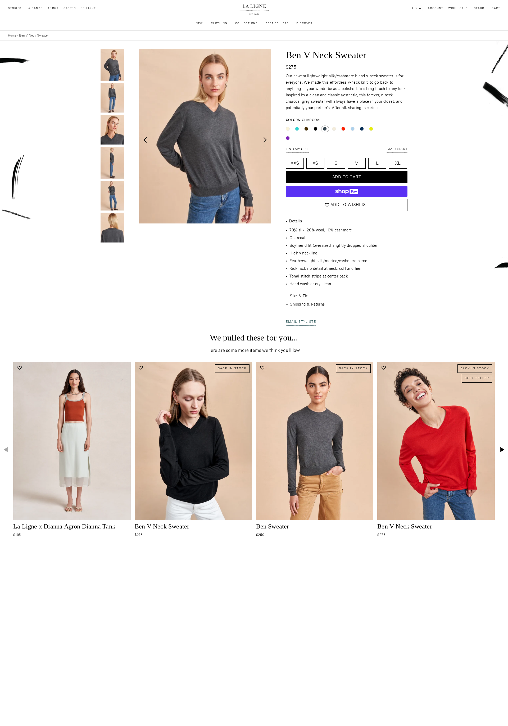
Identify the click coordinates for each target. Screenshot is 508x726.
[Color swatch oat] (334, 129)
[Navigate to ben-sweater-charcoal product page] (315, 441)
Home (12, 35)
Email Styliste (301, 321)
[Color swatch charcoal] (325, 129)
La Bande (34, 8)
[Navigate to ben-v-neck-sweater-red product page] (436, 441)
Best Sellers (276, 23)
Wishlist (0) (458, 8)
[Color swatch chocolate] (306, 129)
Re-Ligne (88, 8)
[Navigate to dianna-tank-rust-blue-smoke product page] (72, 441)
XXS (295, 163)
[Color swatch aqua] (297, 129)
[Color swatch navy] (362, 129)
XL (398, 163)
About (53, 8)
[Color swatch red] (343, 129)
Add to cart (346, 177)
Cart (496, 8)
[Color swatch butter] (288, 129)
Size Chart (397, 149)
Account (435, 8)
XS (315, 163)
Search (480, 8)
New (199, 23)
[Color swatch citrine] (371, 129)
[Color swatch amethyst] (288, 138)
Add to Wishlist (349, 205)
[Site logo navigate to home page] (254, 9)
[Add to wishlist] (19, 367)
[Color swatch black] (316, 129)
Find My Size (297, 149)
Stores (70, 8)
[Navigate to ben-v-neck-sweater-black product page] (193, 441)
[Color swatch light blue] (353, 129)
